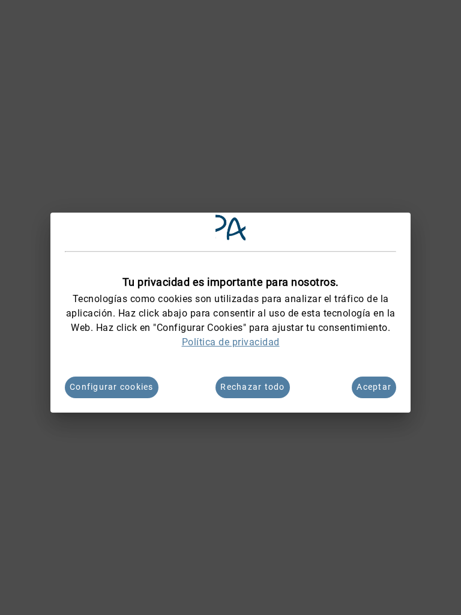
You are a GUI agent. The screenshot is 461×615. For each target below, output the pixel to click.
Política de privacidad (231, 342)
